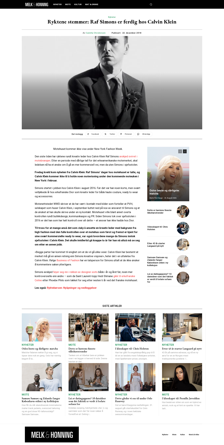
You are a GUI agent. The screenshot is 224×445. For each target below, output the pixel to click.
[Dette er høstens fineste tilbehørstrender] (183, 211)
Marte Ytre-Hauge (156, 198)
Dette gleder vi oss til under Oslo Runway (133, 400)
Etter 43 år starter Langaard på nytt (156, 244)
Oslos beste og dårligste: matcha (40, 348)
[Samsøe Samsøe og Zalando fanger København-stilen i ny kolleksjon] (183, 261)
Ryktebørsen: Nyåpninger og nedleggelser (72, 287)
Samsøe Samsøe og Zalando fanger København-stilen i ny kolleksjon (157, 261)
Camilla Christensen (96, 33)
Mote (72, 345)
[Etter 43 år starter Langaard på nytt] (183, 244)
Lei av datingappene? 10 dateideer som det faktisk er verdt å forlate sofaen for (160, 278)
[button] (151, 4)
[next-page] (185, 151)
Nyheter (112, 17)
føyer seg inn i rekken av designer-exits (75, 272)
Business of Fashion (68, 260)
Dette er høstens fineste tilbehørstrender (159, 211)
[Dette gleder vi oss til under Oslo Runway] (135, 377)
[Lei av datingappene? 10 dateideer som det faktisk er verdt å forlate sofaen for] (183, 278)
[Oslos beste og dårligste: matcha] (168, 174)
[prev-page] (180, 151)
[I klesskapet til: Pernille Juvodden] (182, 377)
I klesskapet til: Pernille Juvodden (181, 398)
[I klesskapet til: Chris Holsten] (183, 228)
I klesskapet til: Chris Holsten (157, 228)
